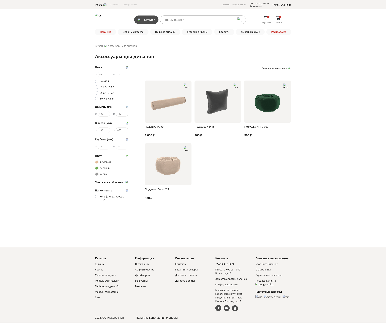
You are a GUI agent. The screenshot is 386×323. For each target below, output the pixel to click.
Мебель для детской (107, 286)
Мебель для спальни (107, 280)
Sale (97, 297)
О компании (142, 264)
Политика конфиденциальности (157, 317)
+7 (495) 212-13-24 (281, 4)
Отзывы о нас (263, 269)
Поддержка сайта (265, 280)
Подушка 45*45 (205, 126)
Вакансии (140, 286)
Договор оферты (185, 280)
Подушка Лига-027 (256, 126)
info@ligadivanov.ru (226, 284)
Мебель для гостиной (107, 291)
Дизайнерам (142, 275)
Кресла (99, 269)
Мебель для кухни (105, 275)
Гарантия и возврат (186, 269)
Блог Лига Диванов (266, 264)
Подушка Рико (154, 126)
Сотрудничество (130, 4)
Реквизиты (141, 280)
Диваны (99, 264)
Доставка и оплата (186, 275)
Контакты (115, 4)
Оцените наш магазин (268, 275)
